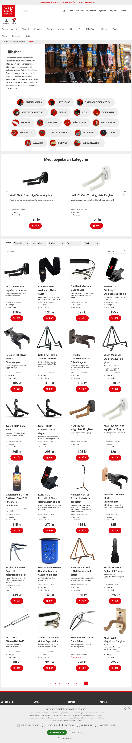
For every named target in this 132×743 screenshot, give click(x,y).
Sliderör (25, 122)
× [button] (129, 708)
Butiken (79, 10)
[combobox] (125, 708)
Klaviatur (38, 29)
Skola (123, 10)
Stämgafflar (79, 122)
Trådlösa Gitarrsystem (97, 102)
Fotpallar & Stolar (58, 132)
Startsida (5, 42)
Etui (84, 112)
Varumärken (91, 10)
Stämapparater (34, 102)
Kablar (115, 29)
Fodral (112, 132)
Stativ (4, 36)
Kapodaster (26, 132)
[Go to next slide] (125, 193)
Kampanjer (114, 10)
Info (71, 10)
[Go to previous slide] (7, 193)
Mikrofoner (90, 29)
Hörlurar (104, 29)
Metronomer (108, 122)
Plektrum (88, 132)
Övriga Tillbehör (91, 143)
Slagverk (25, 29)
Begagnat (16, 36)
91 (81, 683)
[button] (66, 738)
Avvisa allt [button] (77, 732)
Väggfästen (51, 122)
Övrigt (28, 36)
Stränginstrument (9, 29)
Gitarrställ (108, 112)
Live (72, 29)
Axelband (38, 143)
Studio (49, 29)
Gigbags (63, 112)
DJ (80, 29)
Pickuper (62, 143)
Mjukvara (61, 29)
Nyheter (102, 10)
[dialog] (66, 724)
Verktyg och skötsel (33, 112)
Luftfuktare (63, 102)
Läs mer (79, 720)
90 (77, 683)
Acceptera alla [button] (57, 732)
